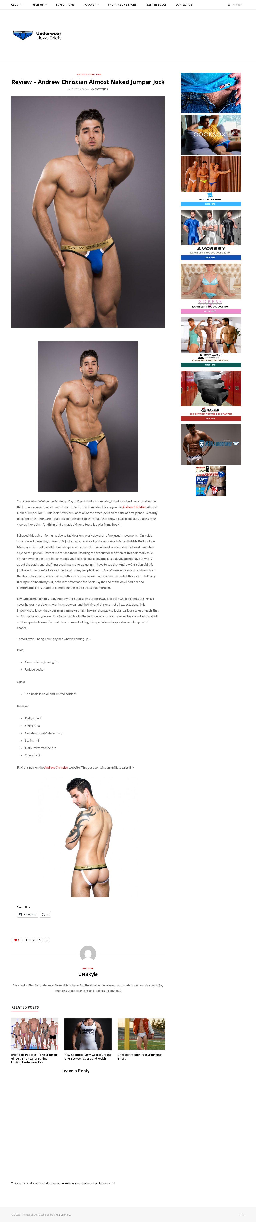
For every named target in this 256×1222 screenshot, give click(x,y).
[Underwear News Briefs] (41, 36)
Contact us (184, 4)
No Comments (99, 89)
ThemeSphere (62, 1214)
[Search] (229, 5)
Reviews (38, 4)
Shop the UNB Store (122, 4)
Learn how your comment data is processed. (88, 1183)
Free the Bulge (156, 4)
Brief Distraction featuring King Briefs (140, 1056)
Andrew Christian (89, 74)
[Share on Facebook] (27, 940)
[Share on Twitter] (33, 940)
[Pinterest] (40, 940)
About (15, 4)
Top (243, 1214)
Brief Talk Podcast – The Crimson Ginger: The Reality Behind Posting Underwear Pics (34, 1058)
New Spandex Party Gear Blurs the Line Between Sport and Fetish (88, 1056)
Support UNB (65, 4)
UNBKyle (88, 974)
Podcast (90, 4)
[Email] (47, 940)
